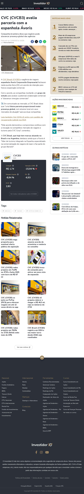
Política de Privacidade (22, 478)
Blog (23, 410)
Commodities (26, 391)
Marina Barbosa (9, 43)
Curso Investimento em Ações (70, 383)
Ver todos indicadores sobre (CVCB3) (23, 194)
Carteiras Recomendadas (51, 382)
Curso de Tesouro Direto (71, 400)
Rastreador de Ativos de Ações (51, 398)
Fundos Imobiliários (8, 385)
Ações (4, 382)
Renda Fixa (5, 406)
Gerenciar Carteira (49, 385)
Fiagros (4, 388)
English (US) (38, 486)
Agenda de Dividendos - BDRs (51, 426)
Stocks (24, 382)
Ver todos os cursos (69, 413)
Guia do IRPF (47, 431)
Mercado (7, 211)
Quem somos (64, 478)
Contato (47, 478)
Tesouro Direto (7, 394)
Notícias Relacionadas (11, 218)
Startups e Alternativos (30, 401)
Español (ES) (48, 486)
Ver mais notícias (22, 347)
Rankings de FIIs (48, 391)
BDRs (3, 391)
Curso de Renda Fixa (70, 397)
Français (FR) (59, 486)
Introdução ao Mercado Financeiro (70, 404)
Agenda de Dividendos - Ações (51, 404)
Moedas (24, 388)
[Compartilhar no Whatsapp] (44, 41)
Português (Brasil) (26, 486)
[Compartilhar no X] (36, 41)
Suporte (55, 478)
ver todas (65, 138)
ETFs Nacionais (7, 400)
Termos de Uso (37, 478)
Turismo (19, 211)
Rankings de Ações (49, 388)
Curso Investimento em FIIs (72, 388)
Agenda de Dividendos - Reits (51, 420)
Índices (4, 397)
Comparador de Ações (50, 394)
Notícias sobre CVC (35, 211)
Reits (24, 385)
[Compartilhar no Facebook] (32, 41)
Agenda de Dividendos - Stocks (51, 414)
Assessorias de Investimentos (7, 414)
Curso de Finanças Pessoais (72, 409)
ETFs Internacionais (8, 403)
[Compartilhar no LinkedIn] (40, 41)
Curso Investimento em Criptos (70, 392)
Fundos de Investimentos (10, 409)
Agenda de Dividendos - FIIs (52, 409)
